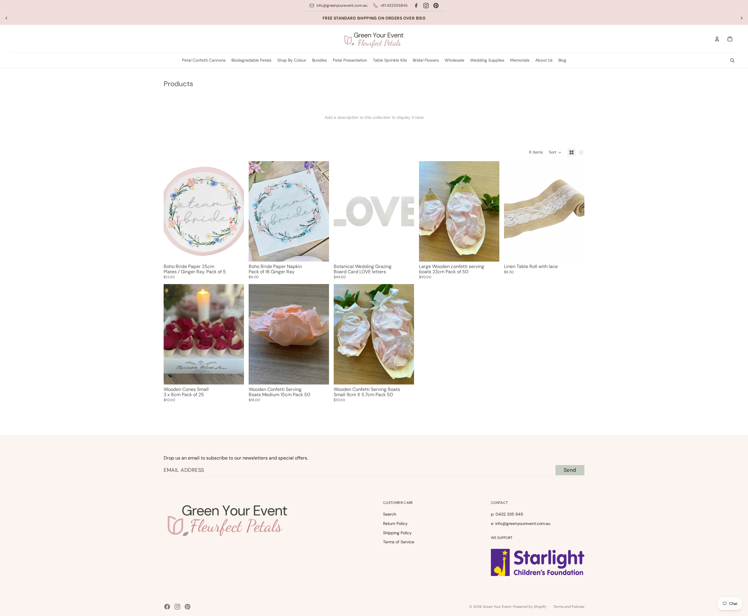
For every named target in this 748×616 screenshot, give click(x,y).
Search (389, 514)
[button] (555, 152)
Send (570, 470)
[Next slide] (741, 18)
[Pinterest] (436, 5)
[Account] (717, 38)
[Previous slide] (6, 18)
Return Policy (395, 523)
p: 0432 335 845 (507, 514)
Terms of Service (398, 541)
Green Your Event (497, 606)
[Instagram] (426, 5)
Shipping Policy (397, 532)
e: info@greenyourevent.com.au (520, 523)
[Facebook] (416, 5)
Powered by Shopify (529, 606)
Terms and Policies (568, 606)
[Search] (732, 60)
